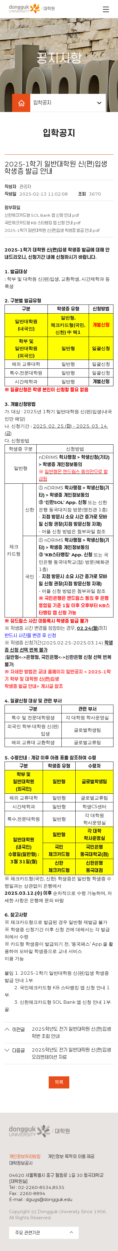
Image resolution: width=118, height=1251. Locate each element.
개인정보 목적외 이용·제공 (71, 1156)
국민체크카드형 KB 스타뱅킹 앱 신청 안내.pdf (42, 222)
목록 (59, 1082)
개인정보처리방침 (25, 1156)
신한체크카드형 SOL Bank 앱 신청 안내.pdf (42, 215)
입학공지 (42, 103)
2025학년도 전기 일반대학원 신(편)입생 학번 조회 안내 (71, 1032)
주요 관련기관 (27, 1233)
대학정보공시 (21, 1163)
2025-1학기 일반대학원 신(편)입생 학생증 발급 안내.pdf (52, 230)
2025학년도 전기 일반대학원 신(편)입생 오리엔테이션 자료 (71, 1053)
